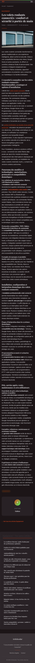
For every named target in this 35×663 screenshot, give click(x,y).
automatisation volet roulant (17, 189)
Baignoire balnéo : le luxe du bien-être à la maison (16, 600)
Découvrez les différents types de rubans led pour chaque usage (17, 565)
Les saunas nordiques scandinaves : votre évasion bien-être (16, 606)
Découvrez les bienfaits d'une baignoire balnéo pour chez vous (15, 617)
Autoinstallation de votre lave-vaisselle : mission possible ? (16, 554)
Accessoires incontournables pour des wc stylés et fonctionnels (16, 611)
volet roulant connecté (17, 91)
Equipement (10, 6)
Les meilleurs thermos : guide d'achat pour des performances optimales (16, 542)
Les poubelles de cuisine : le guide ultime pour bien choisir (16, 583)
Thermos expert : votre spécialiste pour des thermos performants (17, 577)
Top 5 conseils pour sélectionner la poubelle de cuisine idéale (17, 571)
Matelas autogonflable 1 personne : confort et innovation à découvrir (17, 623)
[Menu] (31, 1)
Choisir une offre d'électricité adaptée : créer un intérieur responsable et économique (17, 560)
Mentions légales (14, 653)
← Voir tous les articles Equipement (12, 521)
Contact (23, 653)
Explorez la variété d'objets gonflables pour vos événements (16, 548)
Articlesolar (17, 639)
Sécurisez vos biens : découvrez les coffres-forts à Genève (16, 594)
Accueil (4, 6)
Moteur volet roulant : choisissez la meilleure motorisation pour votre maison (17, 588)
